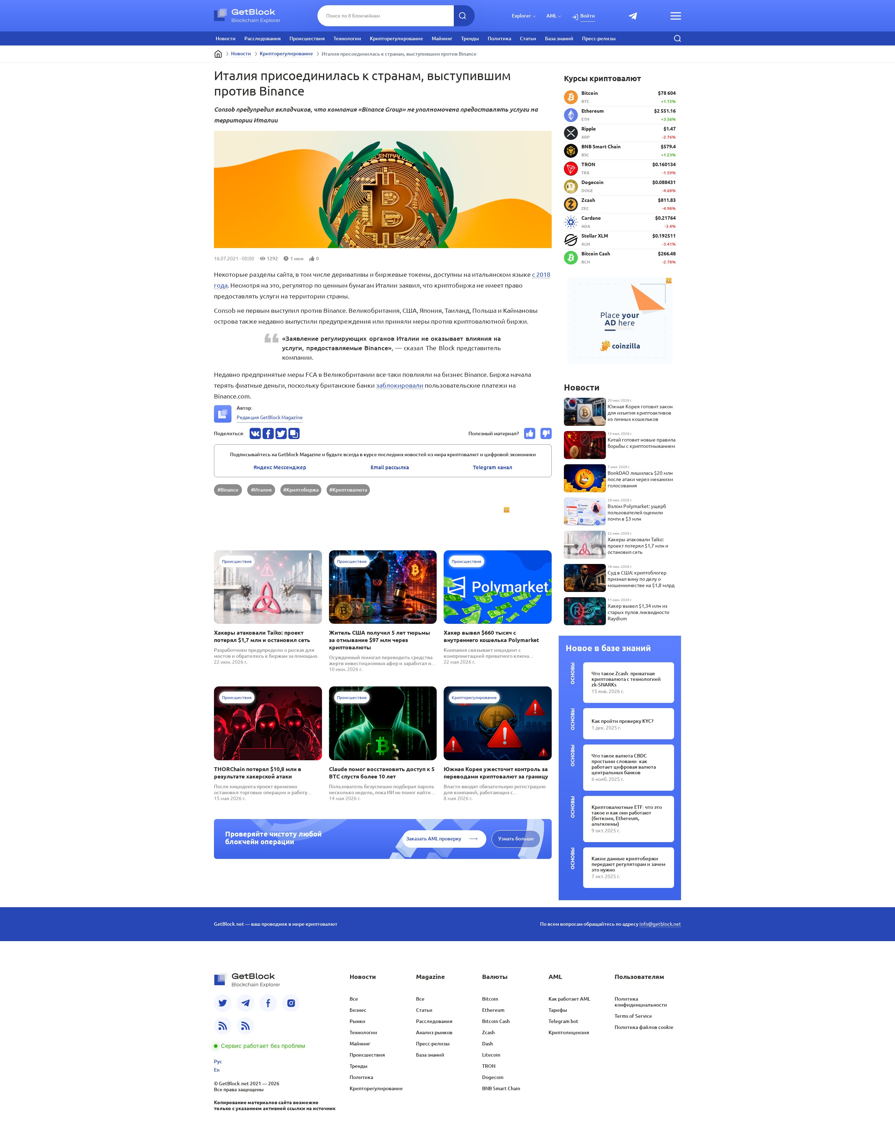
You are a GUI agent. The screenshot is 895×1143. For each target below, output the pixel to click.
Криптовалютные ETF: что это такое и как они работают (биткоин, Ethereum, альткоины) (627, 815)
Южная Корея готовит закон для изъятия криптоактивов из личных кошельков (640, 413)
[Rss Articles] (245, 1026)
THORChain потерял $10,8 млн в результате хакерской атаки (257, 772)
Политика (499, 38)
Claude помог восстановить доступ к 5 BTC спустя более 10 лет (382, 772)
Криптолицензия (569, 1032)
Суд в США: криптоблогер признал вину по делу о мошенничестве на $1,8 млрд (641, 579)
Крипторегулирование (396, 38)
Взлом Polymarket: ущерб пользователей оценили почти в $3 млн (637, 512)
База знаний (559, 38)
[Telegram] (245, 1003)
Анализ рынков (434, 1032)
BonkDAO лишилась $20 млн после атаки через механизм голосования (640, 479)
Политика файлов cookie (644, 1027)
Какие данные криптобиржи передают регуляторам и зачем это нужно (628, 864)
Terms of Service (633, 1016)
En (217, 1070)
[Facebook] (268, 1003)
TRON (488, 1066)
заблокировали (399, 385)
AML (551, 16)
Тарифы (558, 1010)
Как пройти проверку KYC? (622, 721)
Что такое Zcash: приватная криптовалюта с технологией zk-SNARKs (626, 679)
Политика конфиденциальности (641, 1002)
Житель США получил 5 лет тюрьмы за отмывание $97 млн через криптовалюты (379, 639)
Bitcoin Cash (496, 1021)
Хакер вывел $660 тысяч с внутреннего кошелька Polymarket (491, 636)
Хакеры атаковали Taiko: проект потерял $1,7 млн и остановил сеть (262, 636)
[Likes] (529, 433)
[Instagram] (291, 1003)
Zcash (488, 1032)
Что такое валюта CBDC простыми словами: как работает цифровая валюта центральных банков (624, 764)
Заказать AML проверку (433, 838)
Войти (587, 16)
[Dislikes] (546, 433)
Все (354, 999)
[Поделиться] (255, 433)
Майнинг (442, 38)
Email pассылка (390, 467)
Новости (226, 38)
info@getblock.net (660, 924)
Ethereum (493, 1010)
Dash (487, 1043)
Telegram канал (492, 467)
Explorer (521, 16)
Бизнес (358, 1010)
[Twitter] (222, 1003)
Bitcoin (490, 999)
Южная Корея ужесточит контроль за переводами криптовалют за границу (496, 772)
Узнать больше (516, 838)
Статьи (528, 38)
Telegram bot (563, 1021)
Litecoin (491, 1055)
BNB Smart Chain (501, 1088)
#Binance (227, 490)
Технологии (347, 38)
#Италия (261, 490)
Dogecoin (492, 1077)
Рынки (357, 1021)
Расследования (262, 38)
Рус (218, 1061)
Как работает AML (569, 999)
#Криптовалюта (348, 490)
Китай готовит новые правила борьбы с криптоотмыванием (641, 443)
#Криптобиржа (300, 490)
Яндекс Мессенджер (279, 467)
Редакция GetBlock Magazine (270, 417)
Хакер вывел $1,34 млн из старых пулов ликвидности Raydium (638, 612)
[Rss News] (222, 1026)
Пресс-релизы (599, 38)
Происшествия (307, 38)
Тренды (470, 38)
